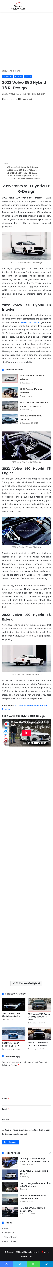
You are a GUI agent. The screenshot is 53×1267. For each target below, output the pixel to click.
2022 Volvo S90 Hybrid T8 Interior (23, 170)
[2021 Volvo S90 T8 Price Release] (10, 378)
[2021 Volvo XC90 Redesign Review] (13, 1034)
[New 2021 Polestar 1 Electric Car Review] (39, 1033)
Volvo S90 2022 (30, 322)
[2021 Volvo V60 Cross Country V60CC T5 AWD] (39, 1004)
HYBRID (18, 77)
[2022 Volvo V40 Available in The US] (10, 1174)
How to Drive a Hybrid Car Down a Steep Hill (33, 1197)
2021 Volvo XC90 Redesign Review (10, 1044)
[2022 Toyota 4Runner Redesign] (10, 392)
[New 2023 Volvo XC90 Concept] (10, 419)
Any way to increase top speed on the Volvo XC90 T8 (34, 1160)
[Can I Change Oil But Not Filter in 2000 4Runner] (10, 1187)
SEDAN (28, 77)
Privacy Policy (10, 1237)
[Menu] (3, 7)
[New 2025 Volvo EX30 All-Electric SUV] (10, 1212)
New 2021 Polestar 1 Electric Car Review (38, 1044)
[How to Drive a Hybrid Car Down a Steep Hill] (10, 1199)
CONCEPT (15, 71)
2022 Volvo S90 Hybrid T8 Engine (23, 173)
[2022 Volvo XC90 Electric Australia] (13, 1004)
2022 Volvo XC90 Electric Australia (11, 1015)
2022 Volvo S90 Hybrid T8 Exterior (24, 176)
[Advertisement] (26, 41)
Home (7, 71)
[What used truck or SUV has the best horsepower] (10, 406)
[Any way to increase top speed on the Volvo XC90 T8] (10, 1162)
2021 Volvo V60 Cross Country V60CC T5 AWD (39, 1017)
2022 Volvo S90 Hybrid (27, 983)
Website (5, 1119)
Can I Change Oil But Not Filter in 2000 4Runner (35, 1185)
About (6, 1228)
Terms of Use (10, 1241)
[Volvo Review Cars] (18, 6)
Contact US (9, 1233)
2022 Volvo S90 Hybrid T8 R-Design (21, 167)
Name (5, 1098)
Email (5, 1109)
